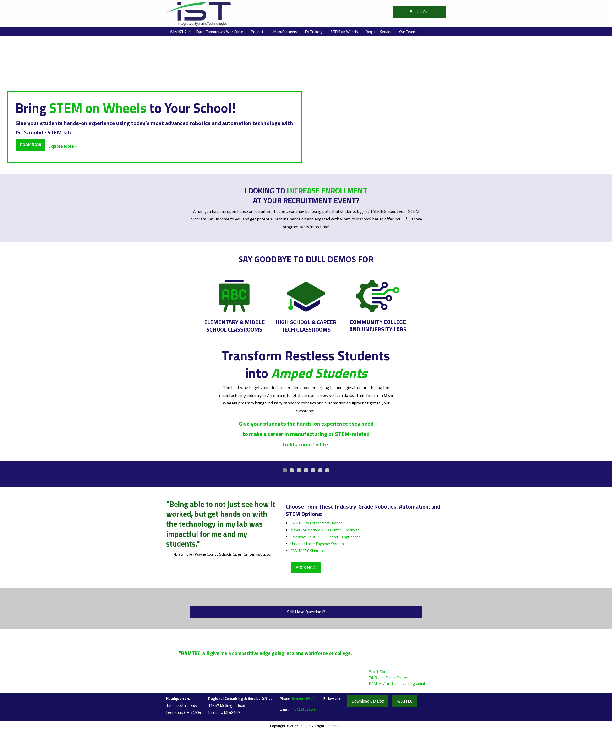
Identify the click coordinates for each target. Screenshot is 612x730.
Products (258, 31)
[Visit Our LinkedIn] (327, 708)
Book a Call (419, 11)
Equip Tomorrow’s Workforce (219, 31)
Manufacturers (285, 31)
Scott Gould (379, 671)
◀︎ (249, 476)
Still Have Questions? (306, 611)
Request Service (379, 31)
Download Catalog (368, 701)
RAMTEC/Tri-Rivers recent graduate (398, 683)
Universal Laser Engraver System (317, 544)
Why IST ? (178, 31)
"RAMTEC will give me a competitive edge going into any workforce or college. (266, 653)
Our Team (407, 31)
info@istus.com (303, 709)
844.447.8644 (303, 698)
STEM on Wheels (344, 31)
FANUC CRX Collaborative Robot (316, 523)
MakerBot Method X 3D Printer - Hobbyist (324, 530)
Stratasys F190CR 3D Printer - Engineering (325, 537)
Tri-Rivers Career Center (388, 678)
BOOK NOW (306, 567)
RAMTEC (405, 701)
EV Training (314, 31)
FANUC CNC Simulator (308, 550)
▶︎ (366, 476)
